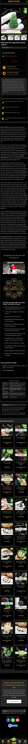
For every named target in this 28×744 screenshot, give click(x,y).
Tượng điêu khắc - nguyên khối (16, 393)
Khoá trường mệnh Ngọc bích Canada (7, 438)
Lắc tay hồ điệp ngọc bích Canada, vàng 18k (7, 562)
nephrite (21, 413)
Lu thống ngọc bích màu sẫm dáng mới (7, 512)
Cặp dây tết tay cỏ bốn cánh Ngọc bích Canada (21, 463)
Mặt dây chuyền (10, 407)
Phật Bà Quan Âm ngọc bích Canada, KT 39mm (21, 513)
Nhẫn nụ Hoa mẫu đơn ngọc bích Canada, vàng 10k (21, 537)
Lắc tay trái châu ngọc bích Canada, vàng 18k (7, 636)
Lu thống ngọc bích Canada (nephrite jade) (21, 636)
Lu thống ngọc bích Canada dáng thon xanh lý (7, 537)
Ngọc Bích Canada (15, 409)
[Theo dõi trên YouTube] (17, 720)
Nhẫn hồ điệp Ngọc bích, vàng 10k (21, 438)
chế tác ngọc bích (15, 413)
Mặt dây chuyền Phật (6, 409)
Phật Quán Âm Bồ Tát (8, 410)
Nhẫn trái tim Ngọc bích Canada (21, 586)
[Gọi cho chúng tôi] (13, 720)
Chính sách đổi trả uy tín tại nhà (13, 316)
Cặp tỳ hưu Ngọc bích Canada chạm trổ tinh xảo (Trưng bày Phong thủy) (7, 661)
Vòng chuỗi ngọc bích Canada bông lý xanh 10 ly (21, 562)
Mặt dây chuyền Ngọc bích (19, 407)
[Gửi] (24, 711)
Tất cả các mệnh (13, 397)
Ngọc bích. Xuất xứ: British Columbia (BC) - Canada (15, 389)
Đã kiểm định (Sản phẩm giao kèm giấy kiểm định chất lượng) (17, 385)
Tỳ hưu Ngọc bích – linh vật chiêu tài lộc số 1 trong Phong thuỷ (7, 488)
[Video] (25, 557)
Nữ (13, 383)
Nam (11, 383)
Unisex (16, 383)
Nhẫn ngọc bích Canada (21, 611)
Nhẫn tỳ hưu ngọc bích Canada (7, 462)
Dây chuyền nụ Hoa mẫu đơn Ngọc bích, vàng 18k (21, 661)
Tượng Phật (16, 410)
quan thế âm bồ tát (22, 414)
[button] (1, 1)
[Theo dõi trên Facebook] (8, 720)
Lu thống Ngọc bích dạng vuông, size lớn (7, 586)
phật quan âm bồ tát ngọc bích (10, 414)
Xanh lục (12, 391)
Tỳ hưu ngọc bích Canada (7, 611)
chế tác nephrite (7, 413)
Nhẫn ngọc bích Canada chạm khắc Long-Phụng (21, 488)
